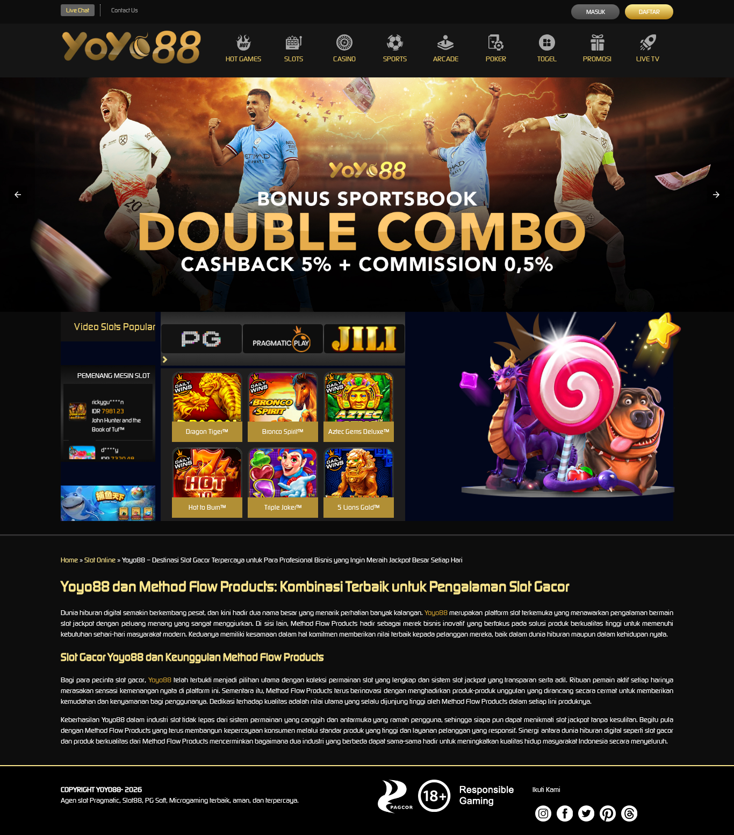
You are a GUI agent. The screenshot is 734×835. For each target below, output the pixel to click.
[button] (18, 194)
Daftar (649, 12)
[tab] (201, 338)
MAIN (207, 407)
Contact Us (124, 10)
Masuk (595, 12)
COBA (207, 383)
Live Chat (77, 10)
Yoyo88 (436, 612)
